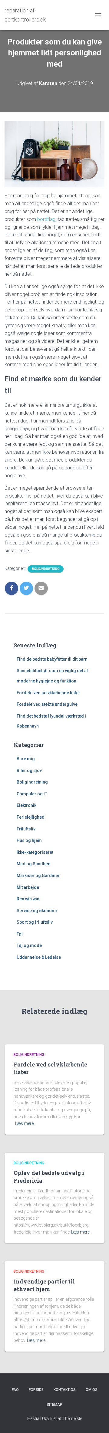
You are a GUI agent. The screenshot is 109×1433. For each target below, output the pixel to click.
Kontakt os (65, 1390)
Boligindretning (45, 568)
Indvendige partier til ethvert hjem (44, 1285)
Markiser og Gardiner (38, 875)
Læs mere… (25, 1123)
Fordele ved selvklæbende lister (48, 692)
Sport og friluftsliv (35, 922)
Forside (36, 1390)
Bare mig (26, 758)
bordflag (46, 219)
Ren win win (28, 898)
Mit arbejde (28, 887)
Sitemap (54, 1404)
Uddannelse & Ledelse (39, 957)
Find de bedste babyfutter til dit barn (52, 659)
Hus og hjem (29, 840)
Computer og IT (32, 793)
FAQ (15, 1390)
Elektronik (26, 805)
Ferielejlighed (31, 817)
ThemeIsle (72, 1418)
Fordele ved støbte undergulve (47, 704)
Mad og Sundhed (34, 863)
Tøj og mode (29, 945)
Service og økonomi (37, 910)
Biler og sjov (29, 770)
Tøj (20, 934)
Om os (91, 1390)
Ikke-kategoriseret (35, 852)
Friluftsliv (26, 829)
